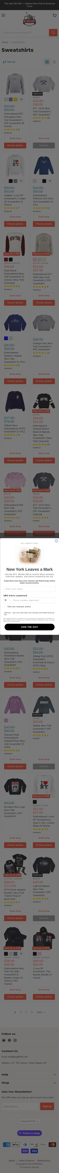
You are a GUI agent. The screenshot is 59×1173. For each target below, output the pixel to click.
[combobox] (7, 600)
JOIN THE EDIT (29, 627)
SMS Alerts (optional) (15, 596)
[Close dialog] (56, 540)
